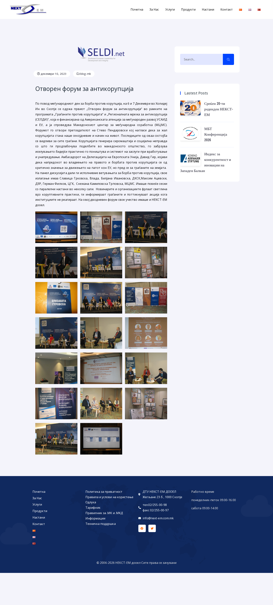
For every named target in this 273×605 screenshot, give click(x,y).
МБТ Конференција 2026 (215, 134)
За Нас (154, 9)
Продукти (188, 9)
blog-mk (85, 74)
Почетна (137, 9)
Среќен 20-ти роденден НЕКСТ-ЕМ (218, 109)
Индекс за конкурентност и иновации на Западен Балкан (205, 162)
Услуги (170, 9)
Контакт (226, 9)
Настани (208, 9)
